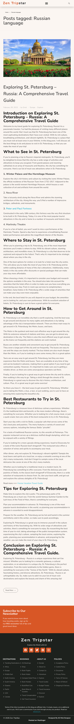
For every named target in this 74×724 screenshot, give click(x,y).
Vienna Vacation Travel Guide (30, 483)
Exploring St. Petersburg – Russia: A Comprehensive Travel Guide (35, 93)
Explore (40, 107)
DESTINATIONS (9, 659)
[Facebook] (25, 650)
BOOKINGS (24, 659)
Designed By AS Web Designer (59, 718)
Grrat (25, 107)
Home (6, 12)
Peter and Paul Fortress (19, 208)
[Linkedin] (31, 650)
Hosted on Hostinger (37, 720)
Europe (32, 107)
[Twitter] (37, 650)
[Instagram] (48, 650)
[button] (46, 3)
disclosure (36, 712)
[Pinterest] (42, 650)
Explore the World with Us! (37, 645)
